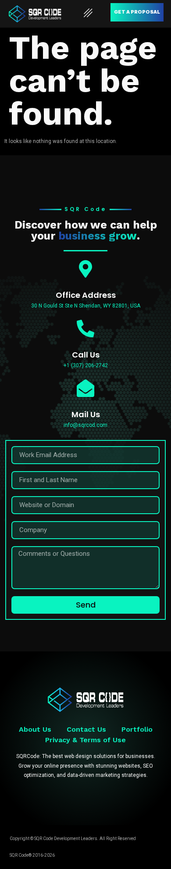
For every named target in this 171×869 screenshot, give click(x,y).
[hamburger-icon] (88, 13)
